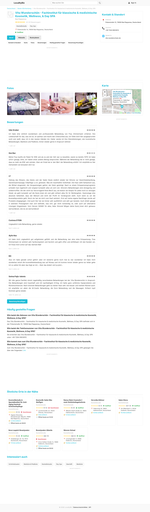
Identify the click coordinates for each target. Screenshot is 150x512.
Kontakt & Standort (14, 42)
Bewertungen (42, 42)
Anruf (11, 37)
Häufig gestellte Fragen (57, 42)
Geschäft (69, 464)
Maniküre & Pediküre (31, 464)
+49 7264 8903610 (112, 30)
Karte (26, 42)
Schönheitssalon (14, 464)
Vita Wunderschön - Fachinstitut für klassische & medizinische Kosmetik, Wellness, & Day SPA (122, 94)
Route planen (34, 37)
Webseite (21, 37)
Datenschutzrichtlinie (80, 507)
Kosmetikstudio (22, 26)
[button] (122, 107)
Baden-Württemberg (24, 8)
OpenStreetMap (136, 113)
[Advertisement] (52, 63)
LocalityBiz (19, 3)
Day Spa (33, 26)
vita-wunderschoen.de (113, 38)
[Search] (100, 3)
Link (24, 350)
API (90, 507)
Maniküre (80, 464)
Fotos (32, 42)
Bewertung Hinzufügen (75, 42)
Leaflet (128, 113)
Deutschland (11, 8)
